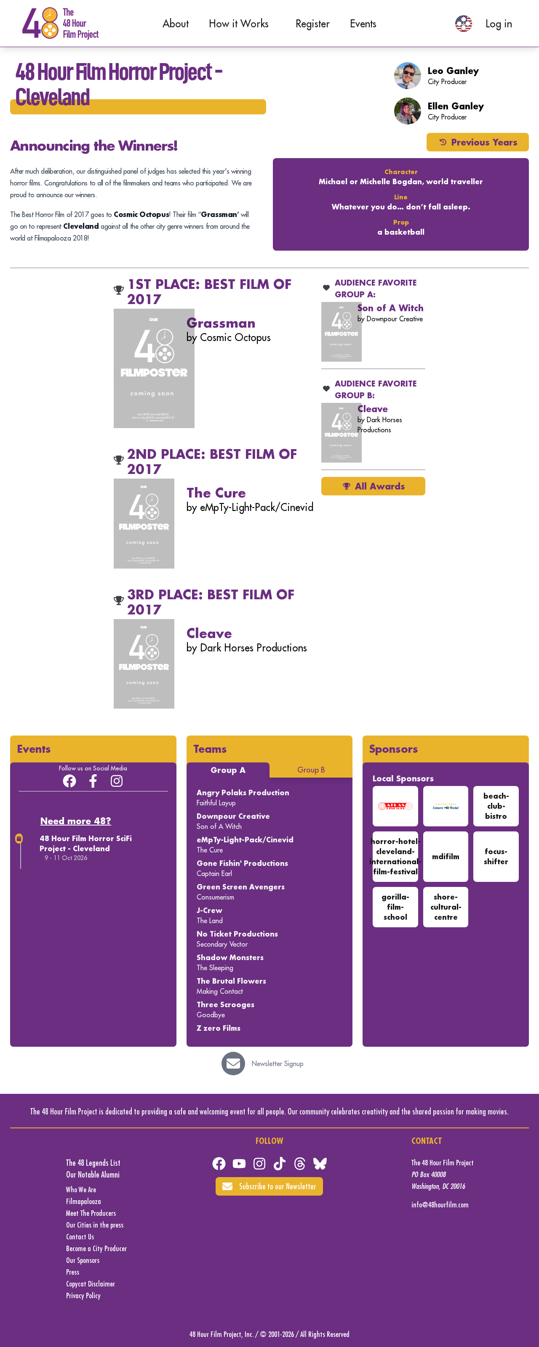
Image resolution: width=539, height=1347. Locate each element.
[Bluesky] (320, 1163)
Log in (499, 23)
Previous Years (484, 142)
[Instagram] (116, 781)
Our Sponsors (82, 1260)
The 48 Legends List (93, 1162)
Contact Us (80, 1236)
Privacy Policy (83, 1295)
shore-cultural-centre (446, 906)
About (176, 23)
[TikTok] (279, 1163)
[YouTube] (239, 1163)
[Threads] (300, 1163)
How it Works (239, 23)
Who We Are (81, 1189)
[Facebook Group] (69, 781)
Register (313, 23)
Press (72, 1272)
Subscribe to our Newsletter (277, 1186)
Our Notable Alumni (93, 1174)
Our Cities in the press (94, 1224)
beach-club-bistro (496, 805)
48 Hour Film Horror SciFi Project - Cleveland (86, 843)
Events (363, 23)
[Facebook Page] (93, 781)
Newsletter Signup (278, 1063)
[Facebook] (219, 1163)
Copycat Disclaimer (90, 1283)
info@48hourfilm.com (440, 1204)
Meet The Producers (91, 1213)
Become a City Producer (96, 1248)
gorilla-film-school (395, 906)
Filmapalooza (83, 1201)
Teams (210, 748)
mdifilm (445, 856)
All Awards (380, 486)
